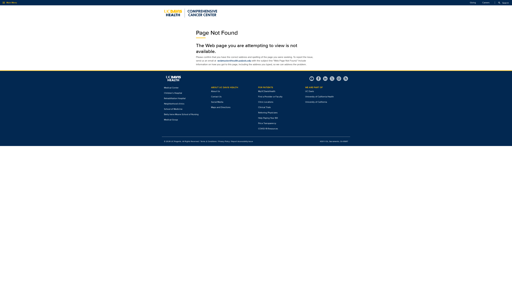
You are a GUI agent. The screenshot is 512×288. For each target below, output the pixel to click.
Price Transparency (267, 123)
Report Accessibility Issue (242, 141)
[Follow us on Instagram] (337, 78)
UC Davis (309, 91)
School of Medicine (173, 109)
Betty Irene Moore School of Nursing (181, 114)
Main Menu (9, 3)
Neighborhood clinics (174, 103)
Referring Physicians (267, 112)
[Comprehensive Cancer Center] (190, 13)
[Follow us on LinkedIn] (324, 78)
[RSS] (344, 78)
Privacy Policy (224, 141)
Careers (485, 2)
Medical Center (171, 87)
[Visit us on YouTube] (311, 78)
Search (503, 2)
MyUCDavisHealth (266, 91)
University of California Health (319, 96)
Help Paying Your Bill (268, 117)
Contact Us (216, 96)
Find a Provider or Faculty (270, 96)
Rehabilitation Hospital (175, 98)
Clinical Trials (264, 107)
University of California (316, 101)
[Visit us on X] (331, 78)
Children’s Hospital (173, 93)
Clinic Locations (265, 101)
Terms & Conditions (208, 141)
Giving (473, 2)
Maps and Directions (220, 107)
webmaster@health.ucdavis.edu (234, 60)
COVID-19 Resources (268, 128)
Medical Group (171, 119)
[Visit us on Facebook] (317, 78)
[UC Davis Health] (173, 78)
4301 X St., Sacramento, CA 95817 (334, 141)
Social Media (217, 101)
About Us (215, 91)
